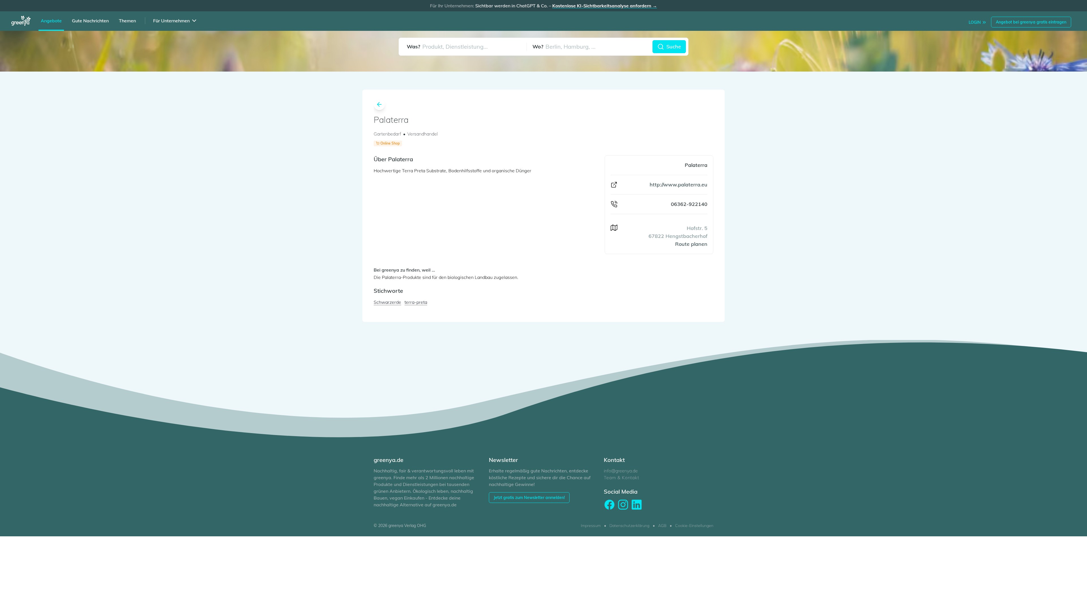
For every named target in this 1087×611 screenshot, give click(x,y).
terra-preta (416, 302)
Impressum (591, 525)
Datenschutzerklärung (629, 525)
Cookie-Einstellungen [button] (694, 525)
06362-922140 (689, 204)
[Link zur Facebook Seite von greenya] (609, 504)
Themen (127, 20)
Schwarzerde (387, 302)
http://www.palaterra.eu (678, 184)
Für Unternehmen (171, 20)
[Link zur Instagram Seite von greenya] (623, 504)
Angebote (51, 20)
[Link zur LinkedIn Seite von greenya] (636, 504)
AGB (662, 525)
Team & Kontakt (621, 477)
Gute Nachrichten (90, 20)
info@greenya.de (621, 471)
